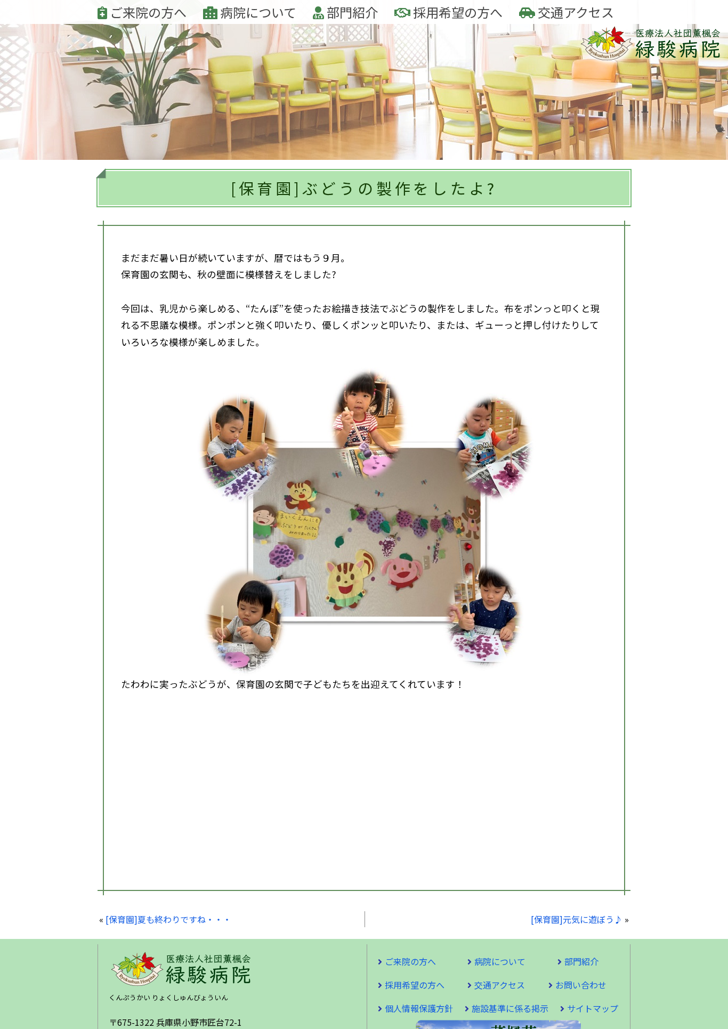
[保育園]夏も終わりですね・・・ (168, 919)
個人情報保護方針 (419, 1008)
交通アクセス (574, 12)
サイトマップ (592, 1008)
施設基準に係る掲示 (510, 1008)
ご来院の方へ (147, 12)
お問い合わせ (580, 984)
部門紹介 (351, 12)
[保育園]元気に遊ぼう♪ (576, 919)
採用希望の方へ (456, 12)
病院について (256, 12)
